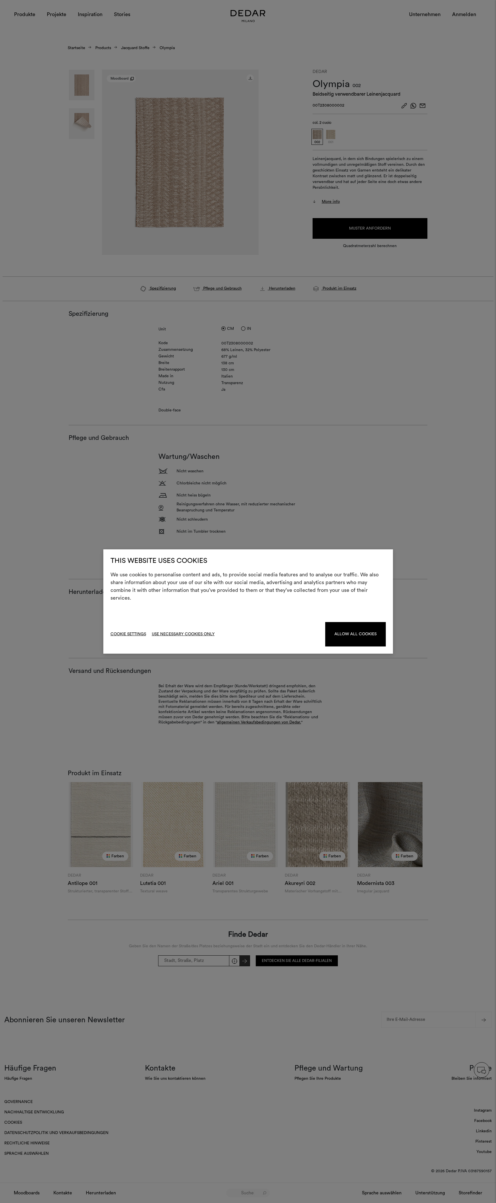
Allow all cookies (355, 634)
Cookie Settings (128, 634)
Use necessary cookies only (183, 634)
